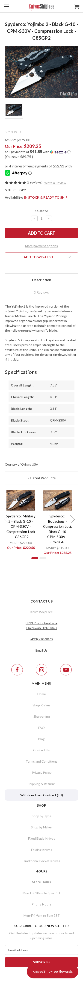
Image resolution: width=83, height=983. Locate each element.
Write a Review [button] (55, 183)
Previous (6, 519)
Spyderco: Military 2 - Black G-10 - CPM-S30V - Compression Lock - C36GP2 (21, 526)
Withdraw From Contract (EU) (41, 795)
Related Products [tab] (41, 478)
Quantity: (41, 211)
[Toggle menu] (6, 6)
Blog (41, 739)
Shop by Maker (41, 827)
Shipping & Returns (42, 784)
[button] (41, 152)
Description (41, 280)
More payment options (41, 246)
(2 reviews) (35, 182)
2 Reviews (41, 292)
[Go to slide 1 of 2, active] (34, 558)
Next (72, 519)
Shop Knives (41, 705)
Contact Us (41, 750)
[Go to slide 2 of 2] (42, 558)
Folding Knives (41, 850)
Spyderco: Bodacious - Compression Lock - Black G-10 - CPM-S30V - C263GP (57, 529)
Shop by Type (41, 816)
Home (41, 694)
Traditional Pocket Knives (41, 861)
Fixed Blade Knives (41, 838)
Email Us (41, 650)
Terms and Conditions (41, 761)
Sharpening (41, 716)
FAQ (41, 728)
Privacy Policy (41, 773)
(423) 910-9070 (41, 639)
